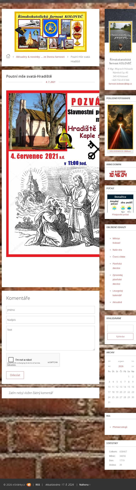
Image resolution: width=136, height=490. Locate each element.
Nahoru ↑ (84, 484)
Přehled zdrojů (120, 427)
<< (109, 361)
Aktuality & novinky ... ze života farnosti (40, 56)
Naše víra (117, 249)
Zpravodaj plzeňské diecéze (118, 279)
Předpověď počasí (120, 214)
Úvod (8, 56)
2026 (120, 366)
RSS (38, 484)
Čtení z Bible (119, 256)
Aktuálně (117, 302)
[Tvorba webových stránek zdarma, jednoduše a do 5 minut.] (29, 484)
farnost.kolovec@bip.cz (120, 83)
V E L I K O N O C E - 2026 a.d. (120, 151)
